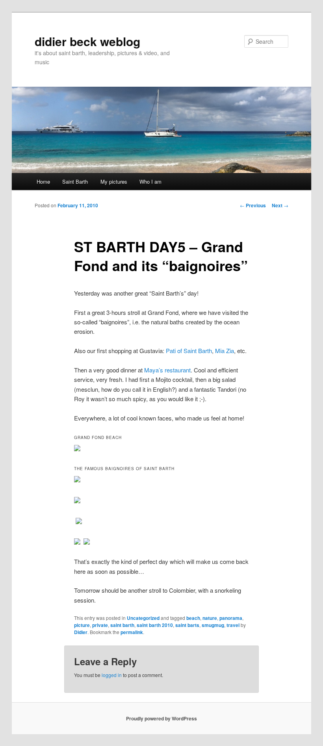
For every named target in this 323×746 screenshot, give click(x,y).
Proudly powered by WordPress (161, 718)
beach (193, 617)
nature (209, 617)
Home (43, 181)
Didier (80, 632)
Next (280, 205)
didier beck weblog (87, 41)
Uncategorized (143, 617)
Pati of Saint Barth (189, 350)
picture (82, 625)
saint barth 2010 (155, 625)
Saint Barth (75, 181)
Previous (253, 205)
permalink (132, 632)
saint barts (187, 625)
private (100, 625)
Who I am (150, 181)
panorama (230, 617)
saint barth (122, 625)
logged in (112, 675)
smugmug (213, 625)
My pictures (113, 181)
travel (232, 625)
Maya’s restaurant (167, 370)
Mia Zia (224, 350)
